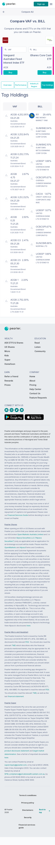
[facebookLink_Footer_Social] (7, 410)
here (28, 626)
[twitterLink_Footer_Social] (17, 410)
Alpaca (22, 547)
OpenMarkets (10, 547)
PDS (27, 642)
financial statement (16, 696)
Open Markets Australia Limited (30, 534)
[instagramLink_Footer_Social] (12, 410)
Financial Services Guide (18, 515)
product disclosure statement (17, 751)
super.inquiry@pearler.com (16, 765)
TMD (14, 645)
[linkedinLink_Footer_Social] (22, 410)
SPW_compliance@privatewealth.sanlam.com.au (25, 774)
